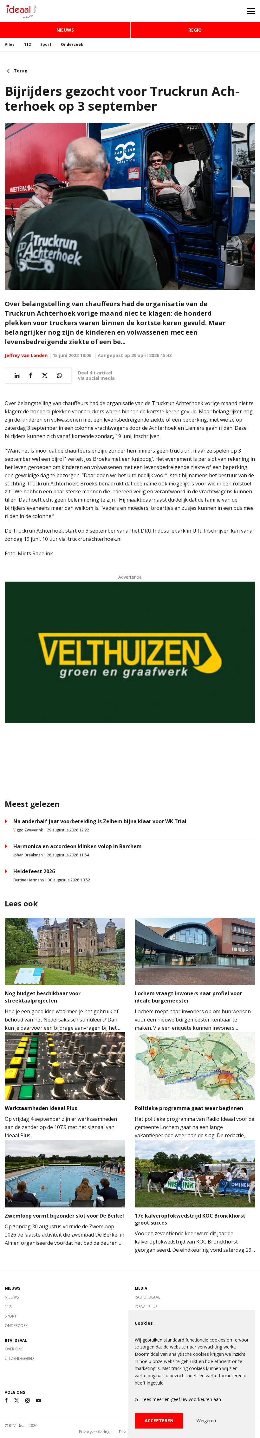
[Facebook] (6, 1400)
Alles (10, 44)
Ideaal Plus (146, 1306)
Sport (45, 44)
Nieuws (65, 30)
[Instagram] (27, 1400)
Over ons (14, 1349)
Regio (195, 30)
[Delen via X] (44, 375)
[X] (16, 1400)
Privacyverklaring (94, 1432)
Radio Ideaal (147, 1297)
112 (27, 44)
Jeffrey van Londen (26, 355)
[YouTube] (38, 1400)
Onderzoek (72, 44)
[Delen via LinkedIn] (17, 375)
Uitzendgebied (19, 1358)
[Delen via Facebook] (30, 375)
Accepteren (159, 1420)
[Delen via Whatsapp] (59, 375)
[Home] (65, 11)
